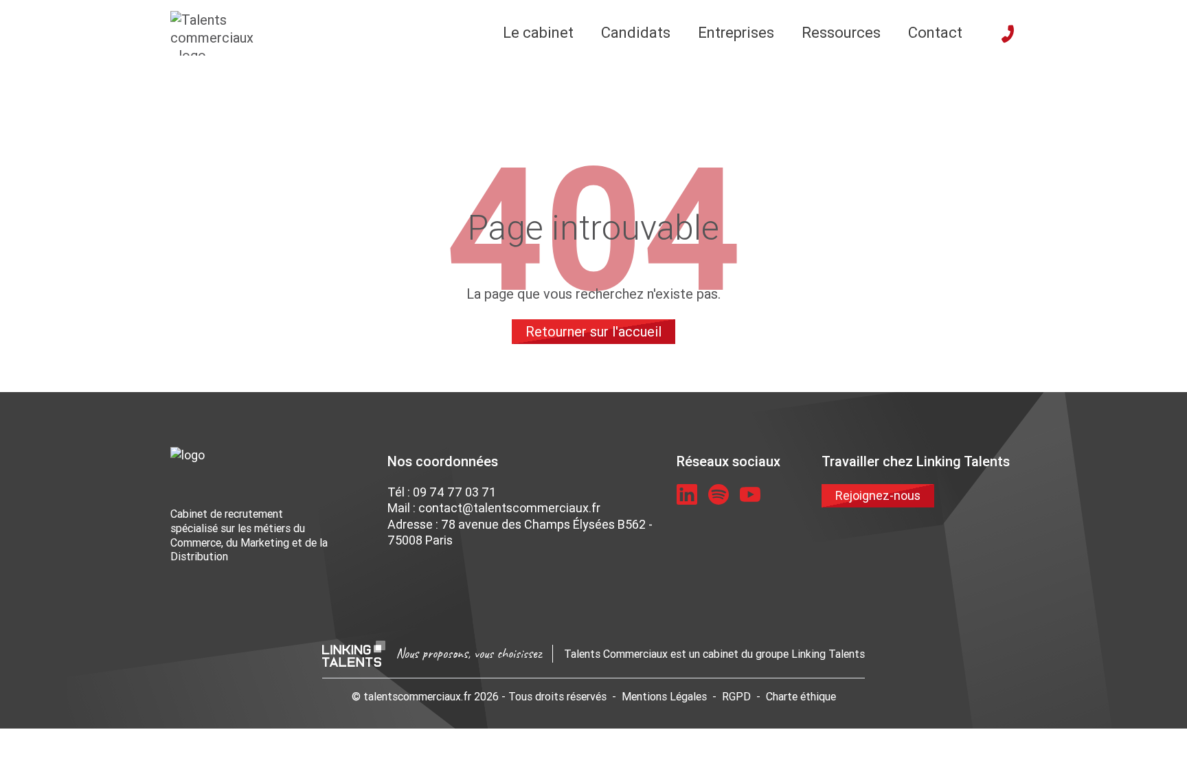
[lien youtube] (750, 494)
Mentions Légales (664, 696)
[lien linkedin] (687, 494)
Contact (935, 32)
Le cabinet (538, 32)
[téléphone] (1007, 33)
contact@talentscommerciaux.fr (509, 508)
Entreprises (736, 32)
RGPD (736, 696)
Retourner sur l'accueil (593, 331)
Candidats (635, 32)
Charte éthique (801, 696)
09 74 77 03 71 (454, 492)
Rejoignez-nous (877, 495)
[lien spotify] (718, 494)
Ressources (841, 32)
